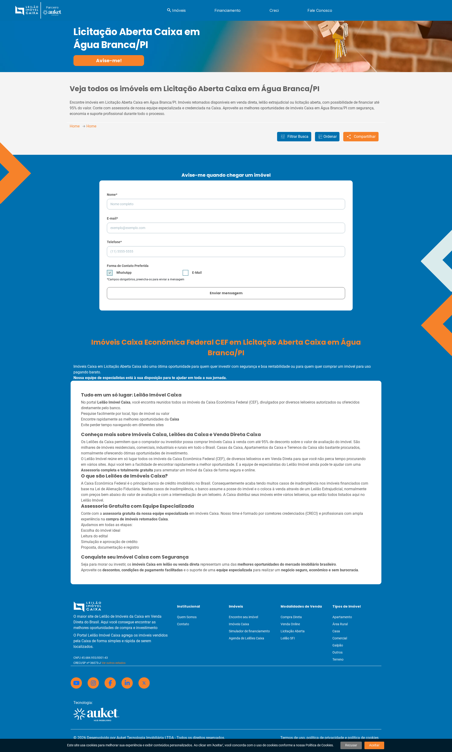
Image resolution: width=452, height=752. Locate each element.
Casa (336, 631)
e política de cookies (362, 738)
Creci (274, 10)
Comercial (339, 638)
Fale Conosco (319, 10)
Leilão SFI (288, 638)
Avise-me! (109, 60)
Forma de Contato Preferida (128, 266)
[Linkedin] (127, 683)
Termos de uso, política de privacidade (312, 738)
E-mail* (112, 218)
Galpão (337, 645)
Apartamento (342, 617)
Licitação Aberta (293, 631)
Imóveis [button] (176, 10)
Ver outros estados (113, 663)
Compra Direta (291, 617)
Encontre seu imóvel (243, 617)
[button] (294, 136)
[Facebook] (110, 683)
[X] (144, 683)
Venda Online (290, 624)
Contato (183, 624)
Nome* (112, 194)
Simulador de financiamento (249, 631)
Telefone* (114, 242)
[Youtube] (76, 683)
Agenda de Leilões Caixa (246, 638)
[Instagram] (93, 683)
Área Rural (340, 624)
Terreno (337, 659)
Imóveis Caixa (239, 624)
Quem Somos (187, 617)
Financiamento (227, 10)
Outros (337, 652)
